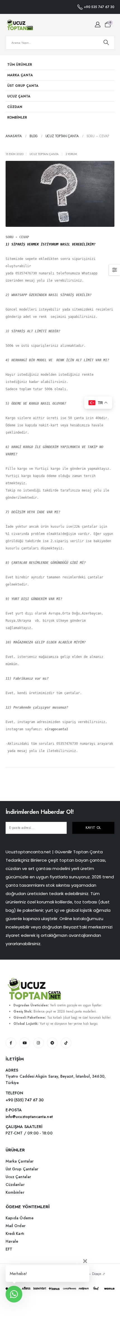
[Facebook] (11, 1043)
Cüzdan (14, 106)
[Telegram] (52, 1043)
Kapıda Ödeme (19, 1218)
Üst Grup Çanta (23, 85)
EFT (9, 1249)
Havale (12, 1241)
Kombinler (17, 117)
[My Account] (97, 25)
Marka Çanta (20, 75)
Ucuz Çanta (18, 96)
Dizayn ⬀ (98, 1273)
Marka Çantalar (19, 1161)
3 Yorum (71, 154)
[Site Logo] (19, 24)
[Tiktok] (66, 1043)
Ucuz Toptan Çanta (44, 154)
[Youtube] (24, 1043)
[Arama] (106, 42)
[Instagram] (38, 1043)
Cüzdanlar (15, 1184)
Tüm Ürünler (19, 64)
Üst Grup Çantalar (22, 1169)
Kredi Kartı (15, 1233)
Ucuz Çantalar (18, 1177)
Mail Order (15, 1225)
